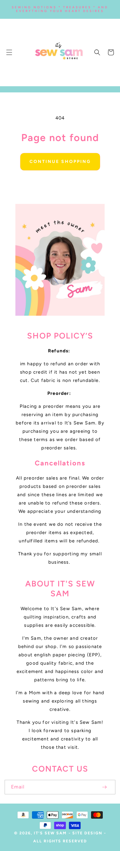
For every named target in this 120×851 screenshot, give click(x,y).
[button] (9, 52)
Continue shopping (60, 161)
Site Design (87, 833)
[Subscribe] (104, 787)
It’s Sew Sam (50, 833)
